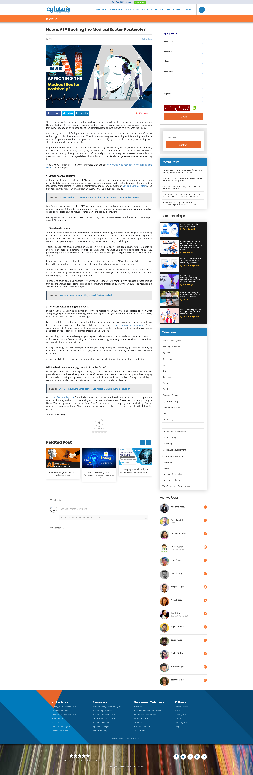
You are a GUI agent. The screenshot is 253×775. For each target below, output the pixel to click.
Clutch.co (99, 760)
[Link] (91, 517)
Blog (178, 9)
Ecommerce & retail (171, 407)
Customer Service (170, 395)
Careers (170, 9)
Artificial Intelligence (171, 341)
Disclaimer (117, 738)
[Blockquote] (84, 517)
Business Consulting (102, 722)
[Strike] (73, 517)
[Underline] (69, 517)
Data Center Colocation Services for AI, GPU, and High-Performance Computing (182, 171)
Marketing (167, 444)
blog (164, 365)
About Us (138, 706)
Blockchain (167, 359)
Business (166, 377)
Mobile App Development (174, 450)
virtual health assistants (135, 185)
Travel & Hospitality (171, 480)
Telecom (166, 468)
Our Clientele (139, 730)
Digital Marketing (170, 401)
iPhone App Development (174, 432)
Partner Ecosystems (142, 718)
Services (100, 9)
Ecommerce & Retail (60, 710)
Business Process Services (104, 714)
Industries (114, 9)
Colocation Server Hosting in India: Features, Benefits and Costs (182, 187)
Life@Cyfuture (181, 714)
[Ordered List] (76, 517)
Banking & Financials (171, 347)
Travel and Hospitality (61, 730)
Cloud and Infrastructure (104, 718)
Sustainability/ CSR (142, 726)
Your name (168, 41)
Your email (168, 51)
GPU (164, 413)
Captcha (167, 94)
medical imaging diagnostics (130, 325)
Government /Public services (64, 714)
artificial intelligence (64, 397)
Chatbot (166, 383)
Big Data (166, 353)
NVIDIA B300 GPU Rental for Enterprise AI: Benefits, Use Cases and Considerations (181, 195)
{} (95, 517)
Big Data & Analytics (101, 726)
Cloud (165, 389)
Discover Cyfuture (151, 9)
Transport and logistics (61, 726)
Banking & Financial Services (64, 706)
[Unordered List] (80, 517)
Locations (138, 722)
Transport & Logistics (172, 474)
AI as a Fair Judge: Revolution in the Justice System (63, 473)
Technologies (132, 9)
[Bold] (62, 517)
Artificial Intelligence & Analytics (107, 706)
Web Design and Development (176, 486)
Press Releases (181, 706)
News (177, 710)
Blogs (50, 18)
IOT (164, 426)
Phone (166, 61)
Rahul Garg (147, 39)
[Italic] (65, 517)
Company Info (181, 722)
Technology (167, 462)
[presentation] (142, 442)
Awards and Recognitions (145, 714)
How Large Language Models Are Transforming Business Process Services (180, 203)
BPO (164, 371)
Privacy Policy (134, 738)
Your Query (168, 71)
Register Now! (140, 2)
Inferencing (167, 419)
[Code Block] (87, 517)
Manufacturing (169, 438)
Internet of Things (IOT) (103, 730)
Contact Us (189, 9)
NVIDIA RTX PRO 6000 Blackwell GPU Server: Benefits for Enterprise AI (182, 179)
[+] (98, 517)
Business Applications (102, 710)
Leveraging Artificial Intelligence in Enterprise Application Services (135, 470)
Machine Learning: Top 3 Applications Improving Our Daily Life (99, 475)
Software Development (172, 456)
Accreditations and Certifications (148, 710)
